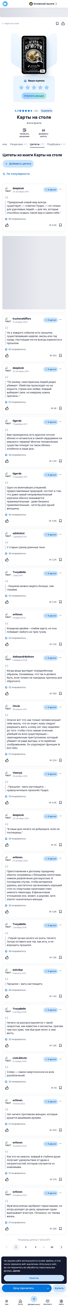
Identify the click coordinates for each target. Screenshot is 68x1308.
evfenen (17, 614)
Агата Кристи (34, 123)
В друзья (52, 189)
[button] (34, 55)
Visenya (17, 772)
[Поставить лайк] (6, 225)
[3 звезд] (34, 87)
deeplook (18, 188)
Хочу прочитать (23, 1288)
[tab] (18, 145)
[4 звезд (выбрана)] (29, 111)
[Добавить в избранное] (57, 23)
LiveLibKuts (20, 1058)
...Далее (16, 1270)
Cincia (16, 706)
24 (52, 1247)
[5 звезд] (46, 87)
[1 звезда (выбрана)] (20, 111)
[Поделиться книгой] (62, 23)
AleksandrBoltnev (23, 656)
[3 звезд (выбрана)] (26, 111)
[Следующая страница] (61, 1247)
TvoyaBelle (19, 572)
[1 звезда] (21, 87)
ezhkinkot (19, 533)
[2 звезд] (27, 87)
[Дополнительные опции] (48, 1288)
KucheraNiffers (22, 318)
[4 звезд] (40, 87)
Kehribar (18, 970)
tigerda (17, 420)
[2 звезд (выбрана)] (23, 111)
